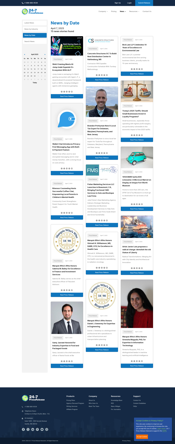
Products (70, 396)
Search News (29, 41)
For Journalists (116, 409)
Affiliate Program (72, 409)
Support (136, 396)
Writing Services (71, 406)
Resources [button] (133, 11)
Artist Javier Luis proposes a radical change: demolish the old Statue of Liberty (136, 250)
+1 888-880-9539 (30, 3)
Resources (115, 396)
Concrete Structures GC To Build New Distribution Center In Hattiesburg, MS (101, 56)
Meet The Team (94, 406)
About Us (92, 400)
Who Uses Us (93, 403)
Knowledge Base (116, 400)
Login (129, 3)
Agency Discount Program (75, 403)
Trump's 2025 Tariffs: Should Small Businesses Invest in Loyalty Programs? (135, 114)
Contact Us (147, 11)
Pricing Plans (70, 400)
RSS (112, 403)
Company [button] (102, 11)
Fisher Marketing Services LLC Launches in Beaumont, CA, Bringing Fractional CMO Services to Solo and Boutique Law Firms (100, 190)
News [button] (122, 11)
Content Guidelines (139, 403)
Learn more (161, 428)
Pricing (113, 11)
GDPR (164, 431)
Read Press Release (67, 96)
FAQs (135, 406)
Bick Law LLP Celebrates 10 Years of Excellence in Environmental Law (134, 48)
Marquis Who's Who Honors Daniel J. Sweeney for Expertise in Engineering (101, 324)
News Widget (115, 406)
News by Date (29, 35)
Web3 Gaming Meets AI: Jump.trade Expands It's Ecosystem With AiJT (63, 67)
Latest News (29, 23)
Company (93, 396)
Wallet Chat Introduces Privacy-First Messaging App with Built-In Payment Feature (66, 147)
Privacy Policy (126, 440)
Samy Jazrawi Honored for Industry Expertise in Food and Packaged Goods (65, 346)
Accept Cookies (142, 437)
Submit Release (144, 3)
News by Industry (31, 29)
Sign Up (118, 3)
